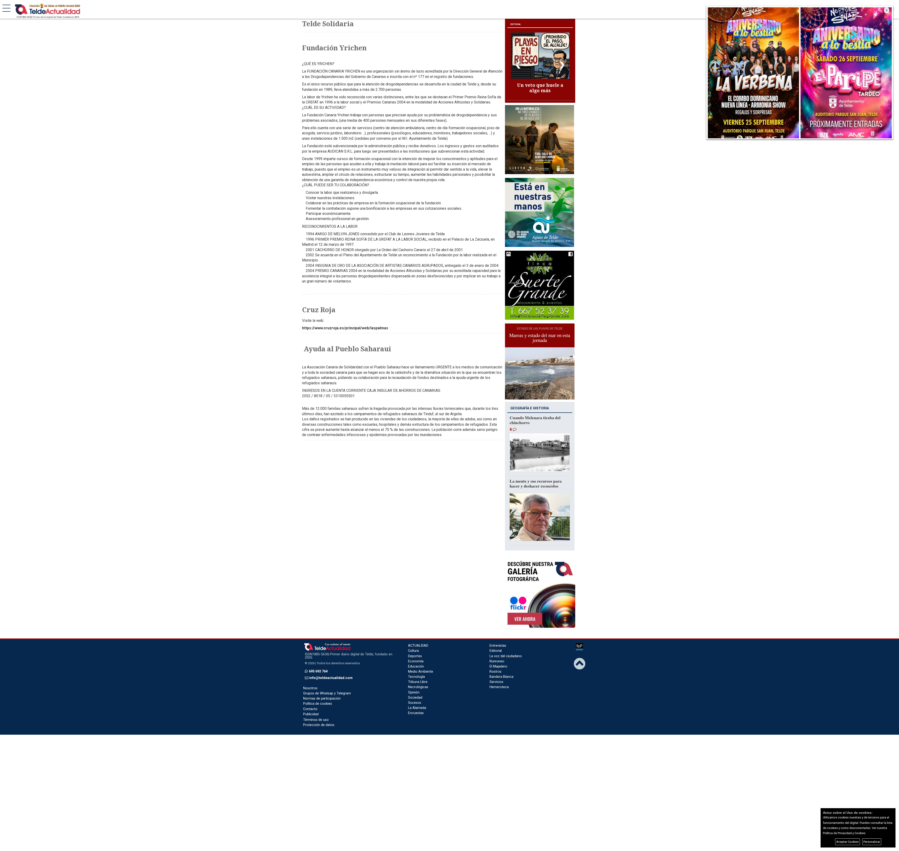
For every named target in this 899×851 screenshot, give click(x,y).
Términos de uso (316, 712)
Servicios (496, 674)
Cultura (413, 643)
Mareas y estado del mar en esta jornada (539, 330)
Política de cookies (317, 696)
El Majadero (498, 659)
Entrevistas (498, 638)
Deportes (415, 648)
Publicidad (311, 706)
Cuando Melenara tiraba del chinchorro (535, 412)
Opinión (414, 685)
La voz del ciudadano (506, 648)
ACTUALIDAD (418, 638)
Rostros (495, 664)
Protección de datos (318, 717)
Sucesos (414, 695)
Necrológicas (418, 680)
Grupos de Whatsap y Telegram (327, 686)
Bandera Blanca (501, 669)
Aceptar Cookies (847, 842)
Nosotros (310, 681)
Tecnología (416, 669)
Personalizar (871, 842)
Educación (416, 659)
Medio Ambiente (420, 664)
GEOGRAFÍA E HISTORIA (529, 401)
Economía (416, 654)
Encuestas (416, 706)
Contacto (310, 701)
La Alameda (417, 700)
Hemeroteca (499, 680)
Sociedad (415, 690)
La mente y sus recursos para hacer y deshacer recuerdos (536, 475)
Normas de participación (322, 691)
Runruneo (497, 654)
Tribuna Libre (417, 674)
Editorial (496, 643)
